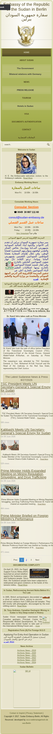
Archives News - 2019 (26, 650)
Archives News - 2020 (26, 653)
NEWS (26, 82)
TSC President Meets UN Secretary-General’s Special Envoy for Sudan (25, 387)
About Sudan (26, 60)
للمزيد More (9, 642)
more (37, 626)
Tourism (26, 98)
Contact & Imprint (17, 713)
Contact (26, 129)
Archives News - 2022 (26, 658)
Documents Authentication (26, 122)
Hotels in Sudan (25, 106)
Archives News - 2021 (27, 655)
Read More (28, 178)
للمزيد (35, 279)
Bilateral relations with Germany (25, 74)
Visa (26, 114)
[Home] (26, 35)
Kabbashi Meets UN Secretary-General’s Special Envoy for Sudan (25, 431)
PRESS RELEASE (25, 90)
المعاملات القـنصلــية (26, 137)
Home (26, 52)
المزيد (7, 304)
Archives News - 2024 (26, 662)
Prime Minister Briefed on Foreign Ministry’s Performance (24, 517)
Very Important (22, 233)
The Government (25, 68)
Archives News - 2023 (26, 660)
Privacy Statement (34, 713)
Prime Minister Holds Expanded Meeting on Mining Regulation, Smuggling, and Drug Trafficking (23, 474)
